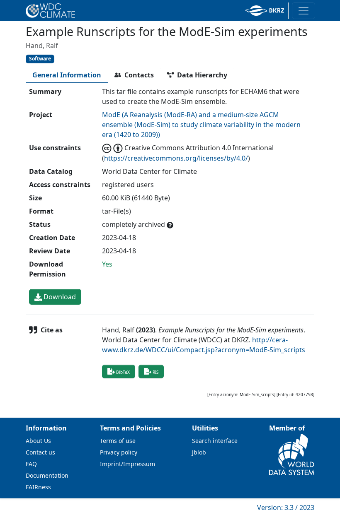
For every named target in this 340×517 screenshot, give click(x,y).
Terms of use (118, 441)
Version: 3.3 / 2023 (285, 507)
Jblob (199, 452)
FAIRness (38, 487)
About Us (38, 441)
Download (59, 296)
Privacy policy (118, 452)
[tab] (67, 75)
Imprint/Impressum (127, 464)
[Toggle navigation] (303, 10)
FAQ (31, 464)
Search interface (215, 441)
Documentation (47, 475)
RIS (155, 372)
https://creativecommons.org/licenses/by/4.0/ (176, 158)
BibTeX (123, 372)
